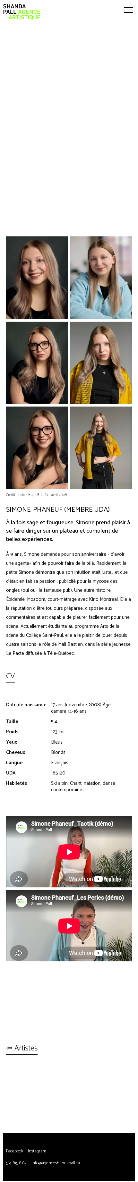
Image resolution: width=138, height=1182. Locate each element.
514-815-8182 (16, 1163)
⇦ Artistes (22, 1049)
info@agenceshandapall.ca (55, 1163)
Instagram (37, 1151)
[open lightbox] (37, 277)
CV (10, 677)
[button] (128, 9)
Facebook (14, 1151)
